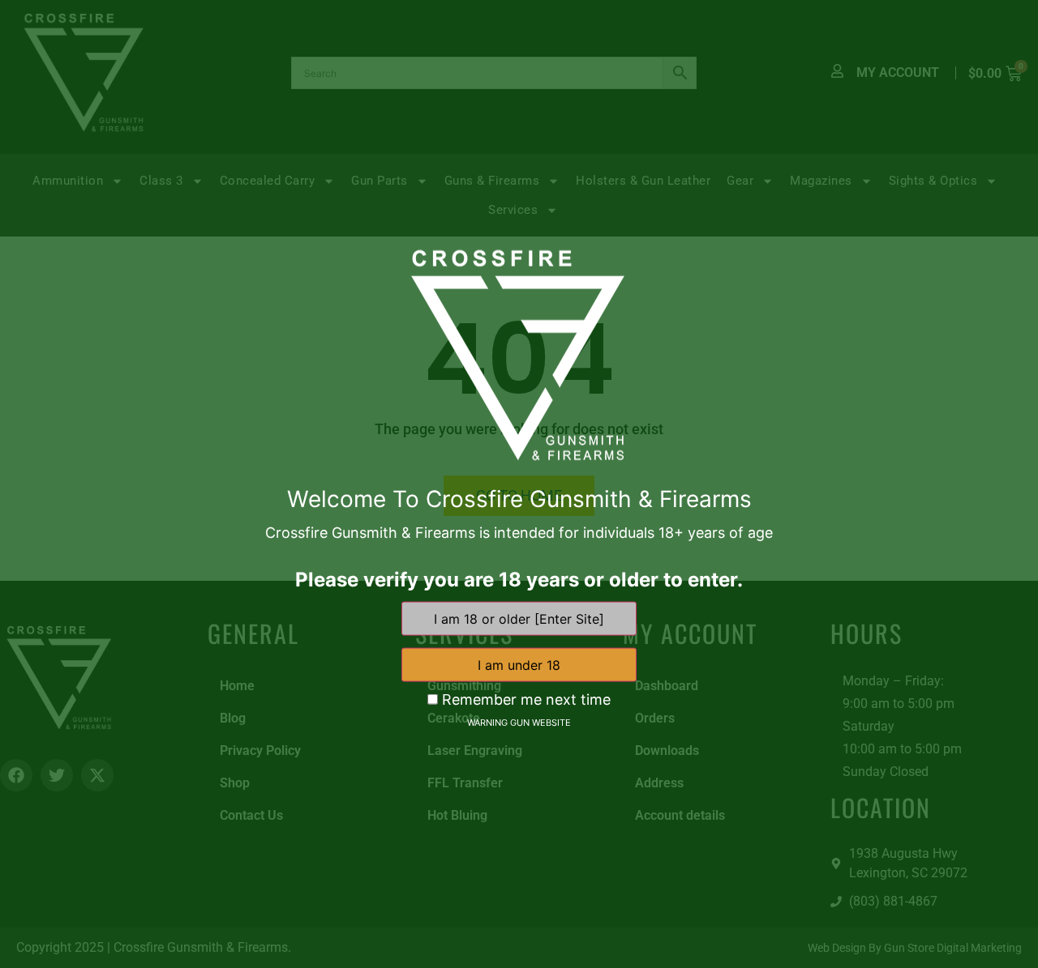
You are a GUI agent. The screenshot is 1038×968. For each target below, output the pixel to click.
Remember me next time (524, 700)
